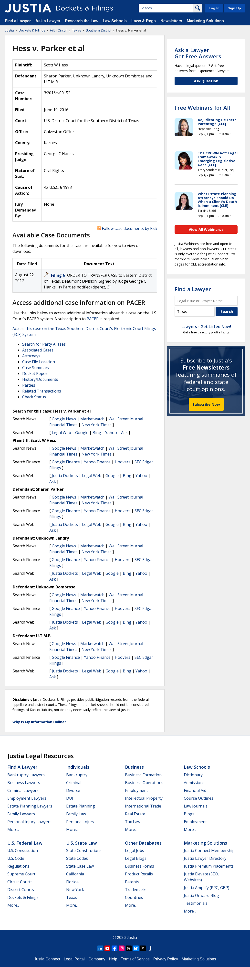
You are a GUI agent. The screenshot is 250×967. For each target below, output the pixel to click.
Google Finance (66, 462)
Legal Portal (74, 959)
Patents (132, 881)
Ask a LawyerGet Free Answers (198, 53)
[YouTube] (107, 948)
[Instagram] (122, 948)
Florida (72, 881)
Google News (64, 419)
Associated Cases (37, 350)
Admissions (194, 782)
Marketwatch (92, 419)
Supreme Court (21, 874)
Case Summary (35, 367)
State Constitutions (84, 850)
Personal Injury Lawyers (29, 821)
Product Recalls (139, 874)
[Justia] (28, 8)
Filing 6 (58, 275)
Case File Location (38, 361)
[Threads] (129, 948)
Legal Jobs (134, 850)
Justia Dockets (65, 475)
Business (134, 767)
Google (81, 432)
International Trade (143, 806)
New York (75, 889)
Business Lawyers (23, 782)
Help (113, 959)
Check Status (34, 397)
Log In (214, 8)
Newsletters (171, 21)
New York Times (97, 424)
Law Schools (115, 21)
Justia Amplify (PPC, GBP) (206, 887)
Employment (136, 790)
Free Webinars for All (202, 107)
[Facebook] (114, 948)
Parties (28, 385)
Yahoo (111, 432)
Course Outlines (198, 798)
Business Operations (144, 782)
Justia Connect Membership (209, 850)
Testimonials (196, 903)
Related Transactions (41, 391)
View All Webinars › (206, 229)
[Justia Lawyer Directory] (150, 948)
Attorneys (31, 356)
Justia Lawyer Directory (205, 858)
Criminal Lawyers (23, 790)
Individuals (77, 767)
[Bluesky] (136, 948)
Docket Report (35, 373)
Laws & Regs (143, 21)
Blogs (189, 814)
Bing (97, 432)
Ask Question (206, 80)
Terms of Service (135, 959)
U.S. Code (15, 858)
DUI (69, 798)
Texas (71, 897)
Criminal (73, 782)
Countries (134, 897)
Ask (124, 432)
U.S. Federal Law (24, 843)
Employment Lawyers (26, 798)
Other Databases (143, 843)
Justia (132, 937)
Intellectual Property (144, 798)
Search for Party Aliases (44, 344)
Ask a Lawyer (48, 21)
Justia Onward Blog (201, 895)
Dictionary (193, 774)
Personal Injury (80, 821)
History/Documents (40, 379)
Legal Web (61, 432)
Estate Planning (80, 806)
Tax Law (132, 821)
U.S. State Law (81, 843)
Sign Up (234, 8)
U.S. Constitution (22, 850)
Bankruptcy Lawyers (26, 774)
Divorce (73, 790)
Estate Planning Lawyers (29, 806)
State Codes (77, 858)
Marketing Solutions (205, 21)
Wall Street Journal (126, 419)
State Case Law (80, 866)
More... (13, 829)
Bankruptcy (76, 774)
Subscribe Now (206, 404)
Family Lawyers (21, 814)
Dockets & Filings (23, 897)
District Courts (20, 889)
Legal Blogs (135, 858)
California (75, 874)
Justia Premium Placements (209, 866)
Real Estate (135, 814)
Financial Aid (195, 790)
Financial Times (63, 424)
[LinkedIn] (100, 948)
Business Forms (139, 866)
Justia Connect (47, 959)
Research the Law (81, 21)
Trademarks (136, 889)
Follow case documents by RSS (129, 228)
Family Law (76, 814)
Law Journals (196, 806)
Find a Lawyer (18, 21)
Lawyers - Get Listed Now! (206, 326)
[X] (143, 948)
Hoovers (122, 462)
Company (96, 959)
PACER (93, 318)
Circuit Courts (19, 881)
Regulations (18, 866)
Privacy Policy (165, 959)
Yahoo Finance (97, 462)
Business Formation (143, 774)
